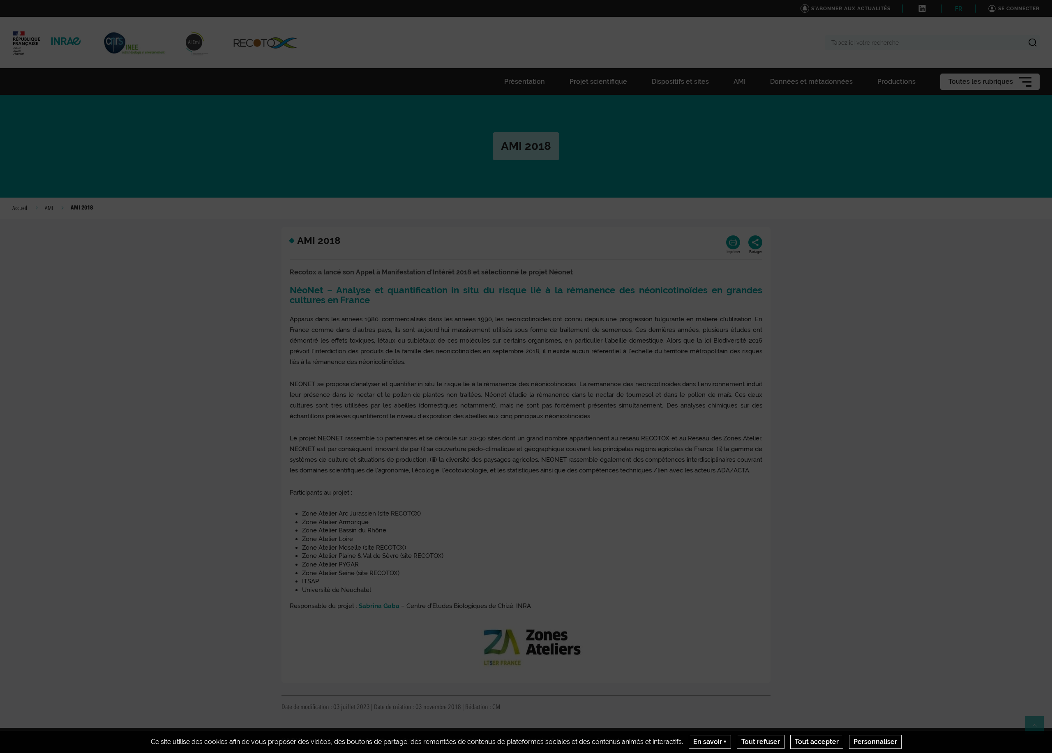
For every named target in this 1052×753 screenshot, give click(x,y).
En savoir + (710, 742)
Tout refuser (760, 742)
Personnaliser (875, 742)
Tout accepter (817, 742)
